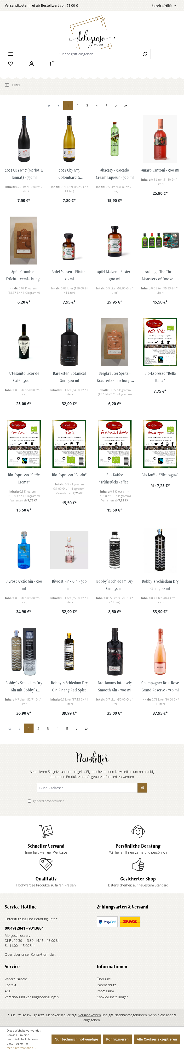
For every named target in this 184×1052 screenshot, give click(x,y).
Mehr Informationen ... (21, 1048)
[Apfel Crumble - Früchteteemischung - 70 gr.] (24, 240)
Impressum (105, 991)
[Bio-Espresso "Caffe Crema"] (24, 444)
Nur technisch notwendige (76, 1039)
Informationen (112, 966)
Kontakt (10, 985)
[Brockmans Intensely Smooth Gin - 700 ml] (115, 652)
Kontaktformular (43, 954)
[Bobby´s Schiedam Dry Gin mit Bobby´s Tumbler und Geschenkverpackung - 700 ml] (24, 652)
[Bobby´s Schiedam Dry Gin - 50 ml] (115, 550)
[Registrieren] (142, 788)
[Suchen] (144, 54)
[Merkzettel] (10, 64)
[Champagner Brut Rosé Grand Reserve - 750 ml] (160, 652)
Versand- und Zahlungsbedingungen (32, 997)
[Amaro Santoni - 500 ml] (160, 139)
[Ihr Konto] (31, 64)
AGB (8, 991)
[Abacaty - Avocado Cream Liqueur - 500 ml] (115, 139)
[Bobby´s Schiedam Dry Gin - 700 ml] (160, 550)
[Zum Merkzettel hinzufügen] (24, 169)
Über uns (104, 979)
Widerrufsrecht (16, 979)
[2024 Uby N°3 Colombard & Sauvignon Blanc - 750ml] (69, 139)
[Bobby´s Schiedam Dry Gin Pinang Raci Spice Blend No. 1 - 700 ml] (69, 652)
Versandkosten (89, 1015)
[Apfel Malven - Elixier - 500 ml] (115, 240)
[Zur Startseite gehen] (92, 27)
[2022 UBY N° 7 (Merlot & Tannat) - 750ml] (24, 139)
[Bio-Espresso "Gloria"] (69, 444)
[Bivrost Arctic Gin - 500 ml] (24, 550)
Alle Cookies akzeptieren (157, 1039)
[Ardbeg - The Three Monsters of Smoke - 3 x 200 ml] (160, 240)
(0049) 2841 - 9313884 (24, 928)
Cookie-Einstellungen (112, 997)
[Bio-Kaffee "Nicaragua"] (160, 444)
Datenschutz (106, 985)
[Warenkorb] (52, 64)
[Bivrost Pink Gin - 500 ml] (69, 550)
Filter (15, 85)
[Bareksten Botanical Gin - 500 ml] (69, 342)
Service (12, 966)
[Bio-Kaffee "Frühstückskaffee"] (115, 444)
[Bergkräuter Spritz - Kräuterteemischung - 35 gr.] (115, 342)
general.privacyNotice (48, 801)
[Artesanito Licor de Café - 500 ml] (24, 342)
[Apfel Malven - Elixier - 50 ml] (69, 240)
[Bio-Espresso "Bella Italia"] (160, 342)
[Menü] (10, 54)
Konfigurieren (117, 1039)
